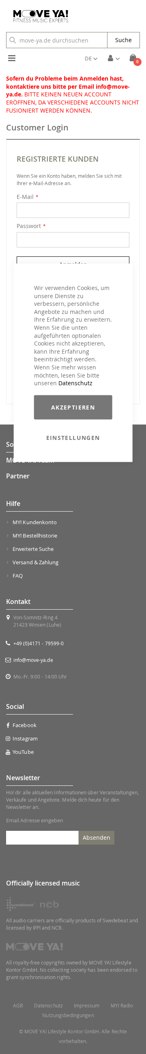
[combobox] (56, 40)
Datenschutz (75, 383)
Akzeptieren (73, 407)
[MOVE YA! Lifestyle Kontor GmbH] (37, 16)
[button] (91, 58)
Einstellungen (73, 437)
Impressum (87, 1006)
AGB (18, 1006)
